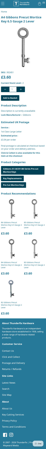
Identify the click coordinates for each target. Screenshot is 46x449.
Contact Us (8, 350)
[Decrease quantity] (5, 89)
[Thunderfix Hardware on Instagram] (11, 435)
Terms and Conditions (14, 426)
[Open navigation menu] (2, 3)
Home (4, 11)
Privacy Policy (9, 420)
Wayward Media (11, 445)
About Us (7, 408)
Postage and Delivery (13, 362)
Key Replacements (12, 178)
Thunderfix (22, 442)
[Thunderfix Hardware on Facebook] (5, 435)
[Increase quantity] (21, 89)
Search (5, 388)
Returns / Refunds (11, 369)
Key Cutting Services (13, 414)
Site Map (7, 394)
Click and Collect (11, 356)
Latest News (8, 382)
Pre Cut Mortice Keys (13, 185)
